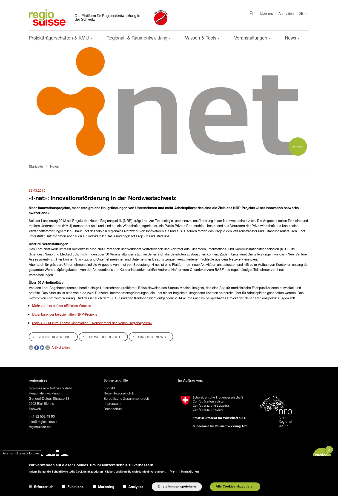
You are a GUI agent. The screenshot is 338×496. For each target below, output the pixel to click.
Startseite (36, 166)
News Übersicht (104, 336)
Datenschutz (113, 408)
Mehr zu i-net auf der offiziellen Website (61, 305)
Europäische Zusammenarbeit (126, 398)
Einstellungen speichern (177, 486)
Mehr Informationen (184, 470)
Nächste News (151, 336)
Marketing (106, 486)
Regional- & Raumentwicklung (137, 37)
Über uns (267, 13)
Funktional (75, 486)
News (291, 37)
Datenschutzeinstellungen (20, 453)
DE (300, 13)
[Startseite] (47, 16)
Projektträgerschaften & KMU (59, 37)
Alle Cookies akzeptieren (235, 486)
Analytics (135, 486)
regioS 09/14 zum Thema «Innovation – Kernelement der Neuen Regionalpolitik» (92, 322)
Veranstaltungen (251, 37)
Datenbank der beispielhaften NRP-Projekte (64, 314)
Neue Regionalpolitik (118, 393)
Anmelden (286, 13)
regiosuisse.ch (40, 426)
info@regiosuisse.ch (44, 421)
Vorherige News (53, 336)
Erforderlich (43, 486)
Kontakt (109, 387)
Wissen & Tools (201, 37)
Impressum (112, 403)
